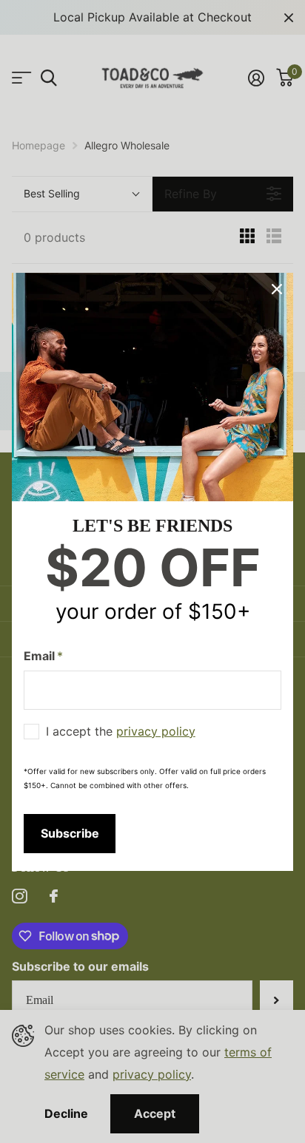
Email (43, 655)
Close (277, 289)
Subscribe (70, 832)
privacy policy (155, 730)
